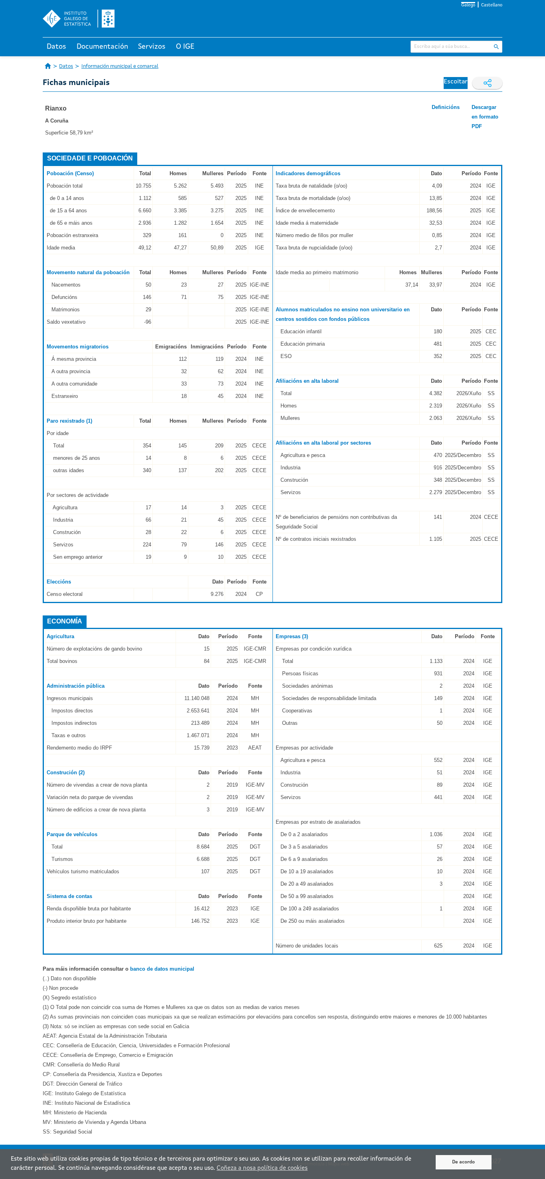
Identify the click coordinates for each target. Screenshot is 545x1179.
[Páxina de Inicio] (48, 66)
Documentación (102, 46)
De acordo (463, 1162)
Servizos (152, 46)
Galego (468, 5)
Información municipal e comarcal (119, 66)
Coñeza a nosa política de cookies (262, 1168)
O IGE (185, 46)
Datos (56, 46)
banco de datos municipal (162, 969)
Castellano (491, 5)
